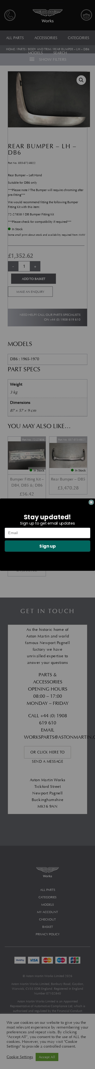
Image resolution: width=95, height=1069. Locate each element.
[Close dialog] (91, 502)
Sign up (47, 546)
